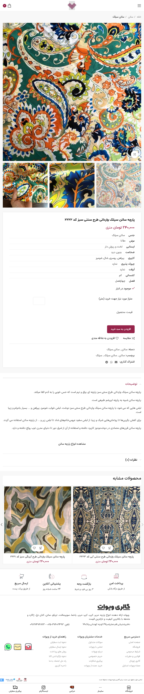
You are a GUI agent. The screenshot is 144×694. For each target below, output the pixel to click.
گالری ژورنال (134, 661)
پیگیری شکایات (95, 661)
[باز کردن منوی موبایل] (139, 5)
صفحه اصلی (134, 642)
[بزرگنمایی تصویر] (134, 154)
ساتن (130, 17)
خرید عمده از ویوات (93, 665)
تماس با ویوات (95, 647)
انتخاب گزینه (110, 548)
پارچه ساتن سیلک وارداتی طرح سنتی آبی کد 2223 (107, 556)
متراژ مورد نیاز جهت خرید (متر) (115, 299)
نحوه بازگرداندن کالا (57, 656)
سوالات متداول (95, 642)
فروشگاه (136, 647)
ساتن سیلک (118, 17)
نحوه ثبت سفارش (58, 642)
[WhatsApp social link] (111, 362)
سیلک (99, 355)
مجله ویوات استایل (131, 665)
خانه (138, 17)
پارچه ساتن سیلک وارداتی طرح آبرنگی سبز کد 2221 (37, 556)
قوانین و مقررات (132, 656)
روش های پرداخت (58, 651)
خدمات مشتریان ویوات (89, 637)
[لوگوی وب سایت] (72, 5)
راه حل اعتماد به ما (57, 661)
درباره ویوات (97, 651)
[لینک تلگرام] (106, 362)
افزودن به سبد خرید (121, 329)
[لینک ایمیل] (116, 362)
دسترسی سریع (132, 637)
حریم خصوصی (95, 656)
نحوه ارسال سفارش (57, 647)
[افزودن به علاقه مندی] (103, 548)
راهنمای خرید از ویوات (54, 637)
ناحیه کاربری (60, 665)
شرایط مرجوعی (133, 651)
